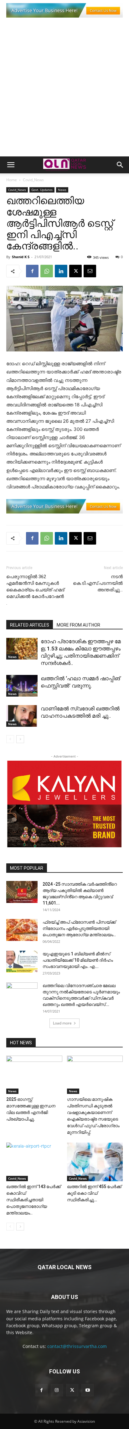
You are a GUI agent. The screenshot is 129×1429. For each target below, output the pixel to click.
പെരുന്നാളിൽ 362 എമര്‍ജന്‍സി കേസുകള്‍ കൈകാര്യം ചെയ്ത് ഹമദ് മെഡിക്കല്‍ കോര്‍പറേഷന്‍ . (35, 590)
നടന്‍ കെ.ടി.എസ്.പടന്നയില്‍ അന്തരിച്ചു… (98, 583)
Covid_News (33, 179)
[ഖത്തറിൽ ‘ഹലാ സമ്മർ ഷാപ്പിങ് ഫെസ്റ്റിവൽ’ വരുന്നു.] (22, 686)
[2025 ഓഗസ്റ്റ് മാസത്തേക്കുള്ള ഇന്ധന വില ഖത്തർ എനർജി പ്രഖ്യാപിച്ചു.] (34, 1075)
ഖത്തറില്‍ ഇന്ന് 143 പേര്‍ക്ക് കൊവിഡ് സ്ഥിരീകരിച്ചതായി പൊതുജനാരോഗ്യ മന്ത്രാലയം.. (33, 1199)
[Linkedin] (61, 271)
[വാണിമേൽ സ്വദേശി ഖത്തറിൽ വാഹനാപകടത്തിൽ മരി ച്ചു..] (22, 716)
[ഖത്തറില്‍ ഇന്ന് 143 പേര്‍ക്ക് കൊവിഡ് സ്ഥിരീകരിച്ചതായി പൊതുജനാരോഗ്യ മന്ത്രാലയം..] (34, 1162)
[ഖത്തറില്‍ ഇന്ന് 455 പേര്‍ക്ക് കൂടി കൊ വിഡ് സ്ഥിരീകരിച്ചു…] (95, 1162)
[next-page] (20, 739)
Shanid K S (20, 256)
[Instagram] (57, 1390)
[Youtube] (87, 1390)
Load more (62, 1023)
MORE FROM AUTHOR (78, 625)
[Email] (90, 271)
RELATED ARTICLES (29, 625)
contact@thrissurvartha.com (77, 1346)
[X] (75, 271)
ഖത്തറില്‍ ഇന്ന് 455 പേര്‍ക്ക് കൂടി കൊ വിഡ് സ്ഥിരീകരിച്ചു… (94, 1193)
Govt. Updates (42, 189)
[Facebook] (32, 271)
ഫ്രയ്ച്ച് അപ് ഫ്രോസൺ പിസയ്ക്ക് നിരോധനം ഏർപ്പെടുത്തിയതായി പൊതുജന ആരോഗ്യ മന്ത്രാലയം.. (79, 928)
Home (11, 179)
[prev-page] (10, 739)
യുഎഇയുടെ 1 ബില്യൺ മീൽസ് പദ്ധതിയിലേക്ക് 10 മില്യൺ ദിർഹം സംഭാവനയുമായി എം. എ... (78, 960)
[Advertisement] (64, 88)
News (62, 189)
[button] (11, 164)
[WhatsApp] (46, 271)
